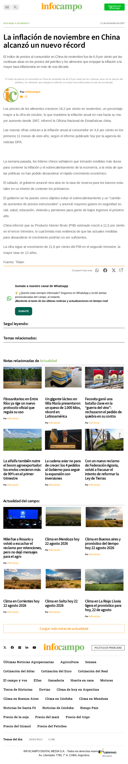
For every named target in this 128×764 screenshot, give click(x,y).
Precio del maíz (47, 717)
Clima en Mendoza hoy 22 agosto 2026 (62, 541)
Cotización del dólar (19, 671)
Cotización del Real (93, 671)
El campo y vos (15, 680)
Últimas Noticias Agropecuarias (28, 662)
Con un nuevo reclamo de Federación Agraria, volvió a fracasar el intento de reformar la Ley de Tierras (102, 469)
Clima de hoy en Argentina (78, 689)
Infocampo (8, 23)
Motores (106, 680)
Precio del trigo (78, 717)
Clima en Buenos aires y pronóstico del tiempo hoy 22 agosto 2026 (102, 543)
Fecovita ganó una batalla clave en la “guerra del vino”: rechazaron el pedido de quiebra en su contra (103, 407)
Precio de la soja (16, 717)
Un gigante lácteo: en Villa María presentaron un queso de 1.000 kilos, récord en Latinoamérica (63, 407)
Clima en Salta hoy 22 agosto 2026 (61, 603)
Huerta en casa (82, 680)
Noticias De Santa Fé (19, 708)
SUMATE (23, 311)
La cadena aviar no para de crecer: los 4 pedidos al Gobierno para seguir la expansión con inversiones (63, 469)
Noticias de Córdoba (58, 708)
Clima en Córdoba (58, 698)
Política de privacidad (108, 647)
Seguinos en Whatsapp (114, 7)
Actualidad (22, 23)
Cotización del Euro (56, 671)
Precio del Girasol (17, 726)
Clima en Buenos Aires (21, 698)
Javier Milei (35, 739)
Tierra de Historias (17, 689)
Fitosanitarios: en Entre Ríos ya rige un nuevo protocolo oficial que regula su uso (20, 405)
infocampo (12, 418)
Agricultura (69, 662)
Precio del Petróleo (52, 726)
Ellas (38, 680)
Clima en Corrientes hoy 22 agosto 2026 (21, 603)
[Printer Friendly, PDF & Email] (121, 271)
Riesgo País (89, 708)
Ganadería (56, 680)
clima (51, 739)
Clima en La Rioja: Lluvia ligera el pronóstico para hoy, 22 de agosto (103, 605)
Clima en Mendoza (93, 698)
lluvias (44, 689)
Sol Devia (94, 422)
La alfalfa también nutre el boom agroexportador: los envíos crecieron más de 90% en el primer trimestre (22, 469)
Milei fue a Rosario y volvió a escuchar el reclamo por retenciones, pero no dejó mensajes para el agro (22, 548)
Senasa (90, 662)
